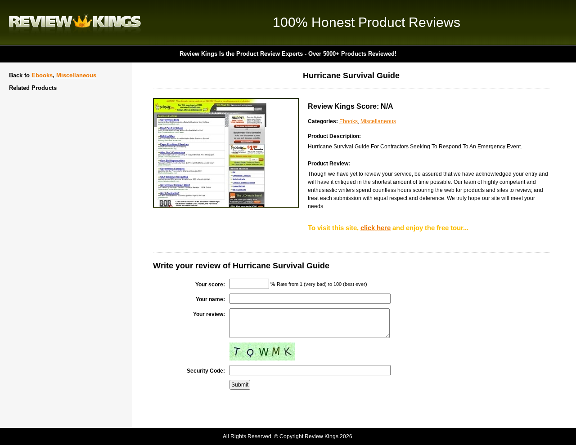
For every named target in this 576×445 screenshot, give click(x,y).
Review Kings (75, 22)
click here (375, 227)
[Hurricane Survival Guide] (226, 206)
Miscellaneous (76, 75)
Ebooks (42, 75)
